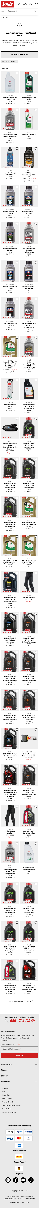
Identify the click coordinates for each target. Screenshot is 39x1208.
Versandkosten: (8, 1199)
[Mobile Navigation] (2, 11)
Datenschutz (6, 1095)
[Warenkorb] (36, 4)
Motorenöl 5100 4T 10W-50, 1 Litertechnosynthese (10, 949)
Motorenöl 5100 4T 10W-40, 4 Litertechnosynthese (10, 485)
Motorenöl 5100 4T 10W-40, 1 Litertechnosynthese (29, 910)
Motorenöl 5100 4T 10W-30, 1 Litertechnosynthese (10, 910)
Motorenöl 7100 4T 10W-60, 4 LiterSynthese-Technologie (29, 678)
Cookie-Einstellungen (9, 1112)
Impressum (5, 1088)
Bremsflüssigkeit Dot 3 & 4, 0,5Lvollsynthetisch (29, 325)
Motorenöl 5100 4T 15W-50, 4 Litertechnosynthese (10, 524)
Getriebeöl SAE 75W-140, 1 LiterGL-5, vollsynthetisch (29, 406)
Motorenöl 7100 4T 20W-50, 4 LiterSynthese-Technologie (29, 792)
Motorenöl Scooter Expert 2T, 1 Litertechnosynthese (10, 987)
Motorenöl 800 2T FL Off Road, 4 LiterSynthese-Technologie (29, 987)
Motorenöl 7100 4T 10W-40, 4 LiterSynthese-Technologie (29, 640)
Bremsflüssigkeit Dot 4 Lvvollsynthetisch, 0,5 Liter (10, 136)
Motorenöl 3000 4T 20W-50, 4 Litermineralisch (10, 640)
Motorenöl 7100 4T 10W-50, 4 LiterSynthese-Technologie (10, 678)
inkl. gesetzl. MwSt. (18, 1196)
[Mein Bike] (25, 4)
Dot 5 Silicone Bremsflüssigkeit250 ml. (28, 175)
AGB (3, 1091)
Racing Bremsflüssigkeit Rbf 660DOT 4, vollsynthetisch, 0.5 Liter (29, 366)
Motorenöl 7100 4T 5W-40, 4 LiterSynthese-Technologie (29, 717)
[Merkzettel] (30, 4)
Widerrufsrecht (7, 1098)
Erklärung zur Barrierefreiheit (11, 1105)
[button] (35, 11)
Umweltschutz (6, 1109)
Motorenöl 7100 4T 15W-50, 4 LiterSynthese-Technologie (10, 717)
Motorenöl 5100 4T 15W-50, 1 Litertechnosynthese (29, 949)
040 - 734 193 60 (22, 1021)
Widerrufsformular (8, 1102)
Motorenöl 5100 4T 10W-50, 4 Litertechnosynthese (29, 485)
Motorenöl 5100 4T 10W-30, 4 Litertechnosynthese (29, 445)
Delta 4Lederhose (29, 597)
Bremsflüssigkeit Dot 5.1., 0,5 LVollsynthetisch (29, 250)
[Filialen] (19, 4)
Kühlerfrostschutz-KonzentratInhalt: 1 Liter (29, 869)
